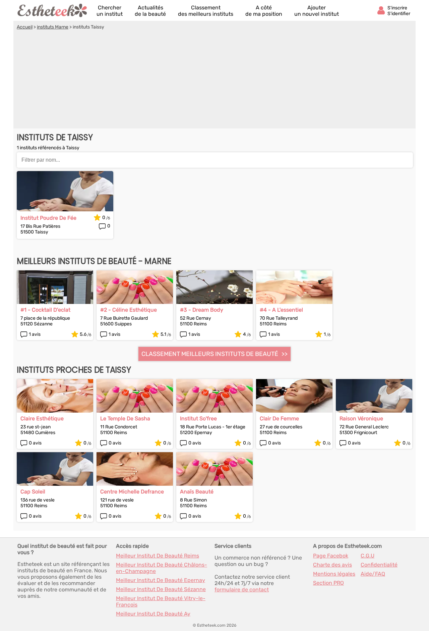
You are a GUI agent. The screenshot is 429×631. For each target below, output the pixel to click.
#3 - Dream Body (201, 310)
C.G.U (367, 556)
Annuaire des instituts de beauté (52, 10)
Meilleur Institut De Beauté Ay (153, 614)
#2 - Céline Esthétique (128, 310)
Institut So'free (198, 418)
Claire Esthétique (42, 418)
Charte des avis (332, 565)
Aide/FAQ (373, 574)
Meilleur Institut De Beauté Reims (157, 556)
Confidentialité (379, 565)
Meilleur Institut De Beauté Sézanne (161, 589)
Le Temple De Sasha (125, 418)
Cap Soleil (32, 491)
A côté (263, 10)
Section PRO (328, 583)
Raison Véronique (361, 418)
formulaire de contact (241, 589)
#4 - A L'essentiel (281, 310)
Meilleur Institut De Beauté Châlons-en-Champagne (161, 568)
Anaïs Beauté (196, 491)
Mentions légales (334, 574)
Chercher (110, 10)
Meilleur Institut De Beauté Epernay (160, 580)
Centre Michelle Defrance (132, 491)
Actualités (150, 10)
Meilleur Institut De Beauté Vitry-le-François (160, 601)
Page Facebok (330, 556)
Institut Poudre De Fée (48, 218)
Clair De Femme (279, 418)
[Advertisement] (214, 80)
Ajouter (316, 10)
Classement (205, 10)
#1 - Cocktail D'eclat (45, 310)
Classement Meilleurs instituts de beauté (209, 354)
